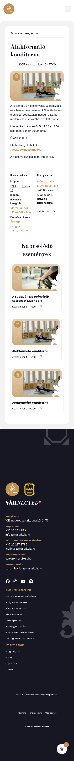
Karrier (9, 669)
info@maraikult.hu (18, 535)
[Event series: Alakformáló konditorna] (41, 356)
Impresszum (36, 712)
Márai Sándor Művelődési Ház (22, 596)
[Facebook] (8, 581)
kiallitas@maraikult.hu (20, 549)
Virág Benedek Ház (16, 602)
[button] (68, 9)
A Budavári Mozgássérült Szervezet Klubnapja (30, 299)
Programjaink (13, 651)
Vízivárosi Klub (14, 614)
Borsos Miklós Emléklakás (20, 632)
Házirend (22, 712)
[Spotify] (31, 581)
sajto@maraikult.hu (18, 559)
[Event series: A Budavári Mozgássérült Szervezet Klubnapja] (41, 306)
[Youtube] (23, 581)
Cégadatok (50, 712)
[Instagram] (15, 581)
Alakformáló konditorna (30, 351)
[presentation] (36, 278)
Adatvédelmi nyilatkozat (37, 726)
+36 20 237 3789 (16, 545)
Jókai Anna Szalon (16, 608)
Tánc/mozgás (19, 230)
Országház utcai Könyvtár (20, 638)
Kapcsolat (11, 663)
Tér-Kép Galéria (15, 620)
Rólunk (9, 657)
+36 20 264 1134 (16, 530)
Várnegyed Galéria (16, 626)
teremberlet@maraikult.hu (24, 568)
